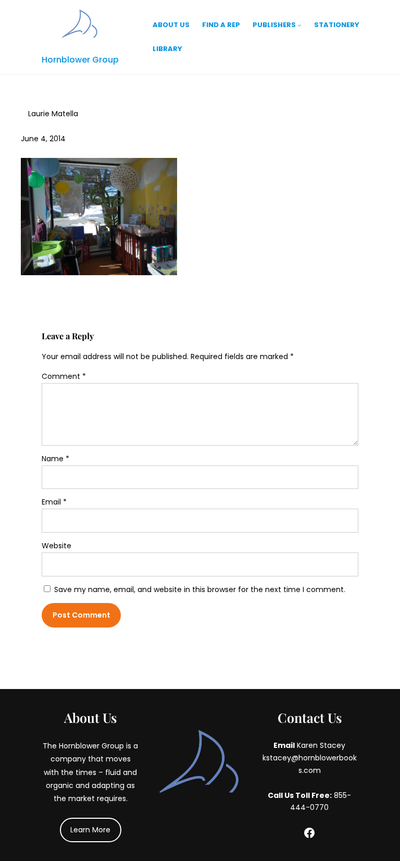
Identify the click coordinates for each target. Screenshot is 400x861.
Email (54, 502)
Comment (64, 376)
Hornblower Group (80, 60)
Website (56, 545)
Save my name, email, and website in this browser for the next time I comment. (199, 589)
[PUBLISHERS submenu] (299, 25)
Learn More (90, 830)
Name (55, 458)
